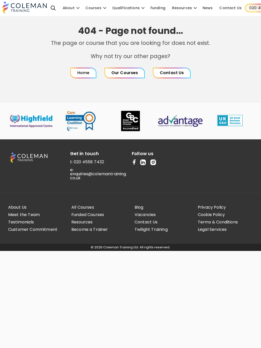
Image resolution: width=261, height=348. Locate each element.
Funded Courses (87, 215)
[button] (53, 8)
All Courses (82, 207)
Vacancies (145, 215)
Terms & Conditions (218, 222)
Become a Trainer (89, 229)
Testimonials (21, 222)
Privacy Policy (212, 207)
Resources (82, 222)
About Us (17, 207)
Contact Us (146, 222)
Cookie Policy (211, 215)
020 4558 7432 (89, 162)
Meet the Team (24, 215)
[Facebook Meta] (134, 162)
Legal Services (212, 229)
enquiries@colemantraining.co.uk (98, 176)
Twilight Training (151, 229)
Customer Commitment (32, 229)
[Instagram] (153, 162)
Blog (139, 207)
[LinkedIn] (143, 162)
